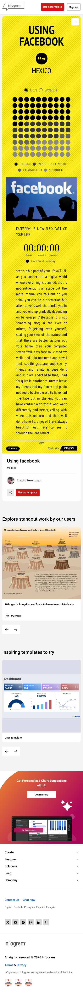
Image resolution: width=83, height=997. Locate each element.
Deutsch (18, 907)
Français (50, 907)
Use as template (52, 6)
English (8, 907)
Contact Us (12, 900)
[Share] (10, 492)
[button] (23, 164)
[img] (41, 112)
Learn (9, 873)
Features (11, 859)
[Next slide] (15, 629)
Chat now (29, 900)
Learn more (41, 794)
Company (11, 880)
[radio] (31, 90)
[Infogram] (13, 7)
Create (9, 852)
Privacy (21, 965)
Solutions (11, 866)
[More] (75, 21)
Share (14, 448)
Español (40, 907)
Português (29, 907)
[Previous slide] (6, 629)
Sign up (73, 7)
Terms (9, 965)
